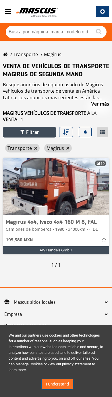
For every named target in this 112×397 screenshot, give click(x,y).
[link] (56, 186)
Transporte (25, 54)
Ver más (100, 104)
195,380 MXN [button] (19, 240)
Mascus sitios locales (34, 302)
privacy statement (76, 364)
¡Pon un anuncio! (102, 11)
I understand (57, 384)
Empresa (13, 314)
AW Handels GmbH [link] (56, 250)
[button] (29, 132)
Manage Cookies (29, 364)
